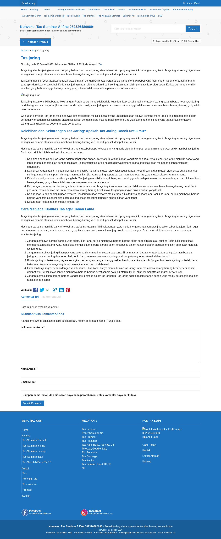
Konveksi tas (29, 478)
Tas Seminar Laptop (183, 9)
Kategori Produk (37, 42)
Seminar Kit (128, 15)
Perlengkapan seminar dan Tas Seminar (137, 532)
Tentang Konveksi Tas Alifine (70, 9)
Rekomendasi (51, 296)
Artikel (47, 9)
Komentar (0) (30, 296)
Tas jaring (30, 58)
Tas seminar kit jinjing (159, 9)
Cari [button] (194, 28)
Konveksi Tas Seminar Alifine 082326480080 (56, 26)
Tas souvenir (73, 15)
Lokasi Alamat (150, 456)
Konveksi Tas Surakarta (105, 532)
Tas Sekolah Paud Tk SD (149, 15)
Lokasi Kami (109, 9)
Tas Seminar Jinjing (33, 445)
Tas (100, 64)
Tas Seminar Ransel (54, 15)
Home (24, 9)
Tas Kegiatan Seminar (109, 15)
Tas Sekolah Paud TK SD (96, 464)
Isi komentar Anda (32, 327)
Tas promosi (89, 15)
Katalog (34, 9)
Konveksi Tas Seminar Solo (59, 532)
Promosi (27, 489)
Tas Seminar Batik (136, 9)
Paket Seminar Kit (166, 532)
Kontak (121, 9)
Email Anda (28, 382)
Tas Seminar (89, 429)
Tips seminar (29, 484)
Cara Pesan (94, 9)
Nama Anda (28, 368)
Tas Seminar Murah (31, 15)
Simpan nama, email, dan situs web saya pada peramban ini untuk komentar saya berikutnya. (80, 395)
